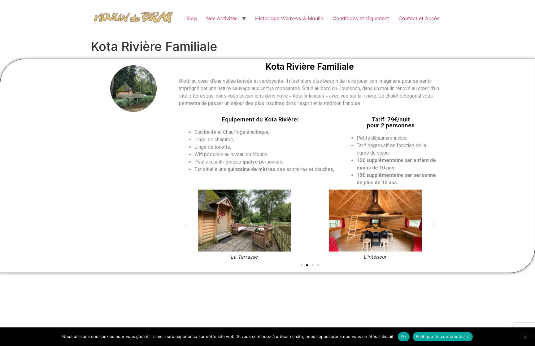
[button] (186, 225)
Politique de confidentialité (443, 336)
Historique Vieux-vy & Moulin (289, 18)
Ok (404, 336)
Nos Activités (221, 18)
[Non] (525, 336)
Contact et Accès (418, 18)
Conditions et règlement (361, 18)
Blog (191, 18)
